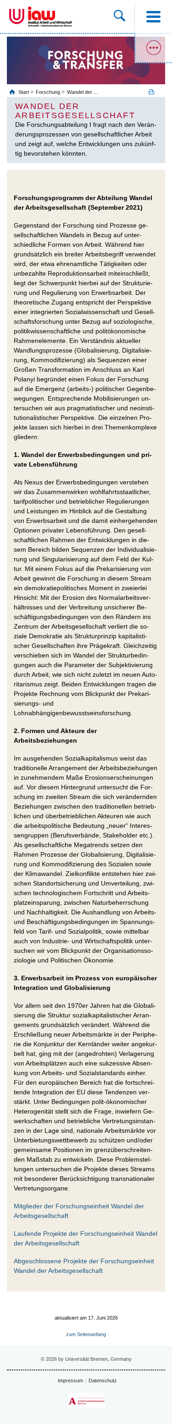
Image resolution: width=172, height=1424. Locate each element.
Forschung (48, 92)
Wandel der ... (82, 92)
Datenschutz (103, 1380)
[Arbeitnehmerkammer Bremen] (86, 1401)
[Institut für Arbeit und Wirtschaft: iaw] (50, 16)
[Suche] (124, 16)
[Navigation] (153, 16)
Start (24, 92)
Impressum (70, 1380)
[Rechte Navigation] (153, 48)
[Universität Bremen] (17, 16)
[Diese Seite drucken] (155, 91)
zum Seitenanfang (86, 1334)
